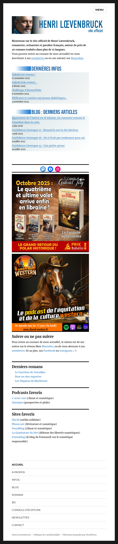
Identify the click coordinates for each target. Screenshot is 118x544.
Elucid (15, 419)
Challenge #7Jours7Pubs (26, 90)
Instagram (66, 350)
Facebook (49, 350)
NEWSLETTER (20, 517)
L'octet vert (19, 398)
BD (14, 502)
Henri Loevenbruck (21, 535)
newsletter (38, 58)
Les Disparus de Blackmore (31, 380)
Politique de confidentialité (46, 535)
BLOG (15, 487)
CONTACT (18, 525)
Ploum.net (18, 424)
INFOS (16, 479)
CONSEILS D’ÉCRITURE (26, 510)
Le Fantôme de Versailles (30, 372)
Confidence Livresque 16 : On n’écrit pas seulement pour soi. (48, 137)
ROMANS (17, 494)
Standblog (18, 428)
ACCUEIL (17, 464)
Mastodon (77, 58)
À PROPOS (18, 472)
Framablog (18, 437)
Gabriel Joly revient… (24, 82)
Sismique (17, 402)
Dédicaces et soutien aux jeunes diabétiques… (39, 97)
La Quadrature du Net (25, 432)
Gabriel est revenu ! (23, 74)
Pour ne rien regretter (28, 376)
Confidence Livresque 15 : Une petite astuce (38, 145)
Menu (99, 9)
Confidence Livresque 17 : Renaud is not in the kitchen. (45, 130)
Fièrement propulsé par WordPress (80, 535)
